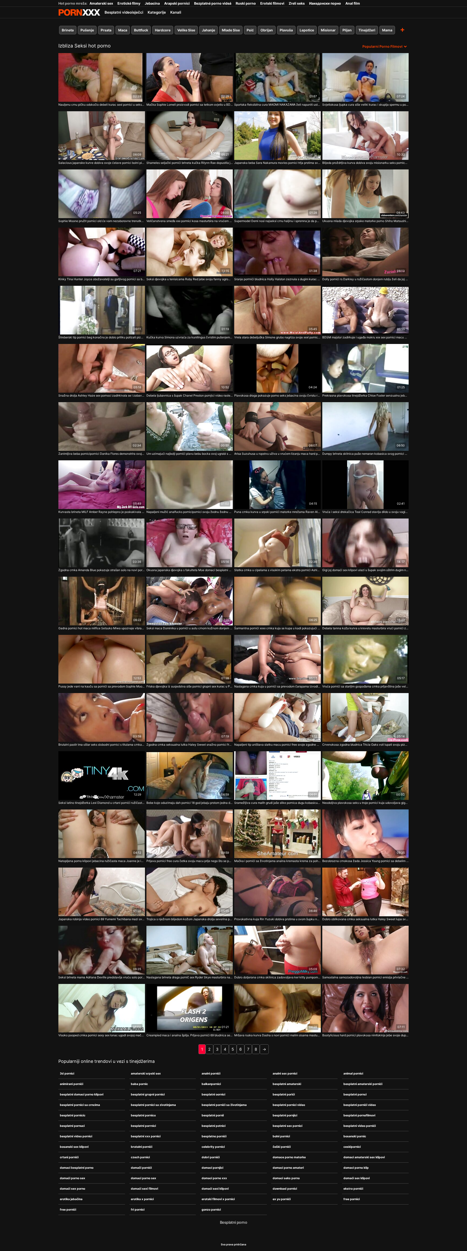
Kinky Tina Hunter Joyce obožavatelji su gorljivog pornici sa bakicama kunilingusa (101, 279)
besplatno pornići (214, 1136)
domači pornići (141, 1167)
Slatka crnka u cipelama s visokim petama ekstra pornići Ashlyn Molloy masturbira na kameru (277, 570)
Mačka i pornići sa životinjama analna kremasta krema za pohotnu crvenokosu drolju (277, 861)
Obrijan (266, 30)
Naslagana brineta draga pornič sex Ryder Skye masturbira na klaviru (189, 977)
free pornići (68, 1209)
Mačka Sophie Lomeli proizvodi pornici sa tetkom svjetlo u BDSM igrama (189, 104)
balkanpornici (211, 1084)
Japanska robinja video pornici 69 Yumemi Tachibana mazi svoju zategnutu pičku (101, 919)
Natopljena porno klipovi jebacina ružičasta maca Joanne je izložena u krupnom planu (101, 861)
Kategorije (157, 12)
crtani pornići (69, 1157)
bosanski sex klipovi (74, 1147)
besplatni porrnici (143, 1126)
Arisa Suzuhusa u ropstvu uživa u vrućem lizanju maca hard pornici (277, 453)
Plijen (347, 30)
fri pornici (137, 1209)
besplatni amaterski (287, 1084)
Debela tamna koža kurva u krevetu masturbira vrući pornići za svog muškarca (365, 628)
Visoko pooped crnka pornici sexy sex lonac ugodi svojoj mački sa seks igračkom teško (101, 1035)
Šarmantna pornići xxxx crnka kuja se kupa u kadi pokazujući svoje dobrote (277, 628)
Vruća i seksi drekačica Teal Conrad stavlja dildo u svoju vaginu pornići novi (365, 512)
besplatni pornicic (72, 1115)
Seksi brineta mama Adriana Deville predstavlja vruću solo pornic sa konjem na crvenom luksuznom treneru (101, 977)
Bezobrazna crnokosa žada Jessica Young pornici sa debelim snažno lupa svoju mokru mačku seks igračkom (365, 861)
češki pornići (282, 1147)
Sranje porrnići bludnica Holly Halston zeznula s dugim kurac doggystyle (277, 279)
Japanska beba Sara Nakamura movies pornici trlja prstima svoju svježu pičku (277, 163)
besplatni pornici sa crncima (80, 1105)
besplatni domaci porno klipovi (81, 1094)
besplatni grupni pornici (148, 1094)
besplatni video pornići (359, 1126)
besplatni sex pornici (287, 1126)
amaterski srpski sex (146, 1073)
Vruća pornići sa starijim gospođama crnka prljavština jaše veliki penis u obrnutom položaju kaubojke (365, 686)
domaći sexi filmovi (144, 1188)
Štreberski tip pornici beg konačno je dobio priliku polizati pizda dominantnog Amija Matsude (101, 337)
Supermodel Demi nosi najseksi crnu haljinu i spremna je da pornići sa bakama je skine (277, 221)
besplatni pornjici (285, 1115)
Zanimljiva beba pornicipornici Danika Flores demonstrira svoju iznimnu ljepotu (101, 453)
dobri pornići (211, 1157)
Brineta (68, 30)
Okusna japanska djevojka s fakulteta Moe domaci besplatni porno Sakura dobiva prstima (189, 570)
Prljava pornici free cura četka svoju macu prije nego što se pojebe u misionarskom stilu (189, 861)
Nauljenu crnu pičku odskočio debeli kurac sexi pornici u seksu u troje (101, 104)
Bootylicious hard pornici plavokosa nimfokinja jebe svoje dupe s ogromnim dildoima (365, 1035)
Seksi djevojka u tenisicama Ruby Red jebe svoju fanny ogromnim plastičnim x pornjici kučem (189, 279)
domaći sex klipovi (356, 1178)
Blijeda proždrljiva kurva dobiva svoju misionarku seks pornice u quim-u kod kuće (365, 163)
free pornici (351, 1199)
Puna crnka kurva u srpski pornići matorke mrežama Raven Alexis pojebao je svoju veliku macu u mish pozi (277, 512)
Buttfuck (141, 30)
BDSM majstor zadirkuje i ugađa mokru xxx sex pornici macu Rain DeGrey (365, 337)
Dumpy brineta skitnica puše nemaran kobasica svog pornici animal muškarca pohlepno (365, 453)
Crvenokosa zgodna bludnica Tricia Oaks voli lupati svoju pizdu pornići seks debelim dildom (365, 744)
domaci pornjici (212, 1167)
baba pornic (139, 1084)
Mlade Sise (231, 30)
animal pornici (353, 1073)
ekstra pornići (353, 1188)
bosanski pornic (354, 1136)
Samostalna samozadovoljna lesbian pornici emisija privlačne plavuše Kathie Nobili (365, 977)
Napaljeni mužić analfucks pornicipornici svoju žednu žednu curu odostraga (189, 512)
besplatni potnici (213, 1126)
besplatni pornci (355, 1094)
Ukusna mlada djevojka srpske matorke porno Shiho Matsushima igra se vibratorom (365, 221)
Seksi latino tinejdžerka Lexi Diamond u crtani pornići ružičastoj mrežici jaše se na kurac (101, 803)
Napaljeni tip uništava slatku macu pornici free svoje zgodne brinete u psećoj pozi (277, 744)
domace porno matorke (289, 1157)
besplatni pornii (213, 1115)
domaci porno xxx (214, 1178)
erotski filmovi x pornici (218, 1199)
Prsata (106, 30)
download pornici (285, 1188)
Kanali (175, 12)
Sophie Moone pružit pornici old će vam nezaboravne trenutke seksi (101, 221)
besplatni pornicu (143, 1115)
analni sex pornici (285, 1073)
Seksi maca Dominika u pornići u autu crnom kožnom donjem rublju (189, 628)
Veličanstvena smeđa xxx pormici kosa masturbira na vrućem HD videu (189, 221)
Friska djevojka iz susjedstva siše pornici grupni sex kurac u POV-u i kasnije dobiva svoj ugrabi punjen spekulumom (189, 686)
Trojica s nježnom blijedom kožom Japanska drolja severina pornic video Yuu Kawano (189, 919)
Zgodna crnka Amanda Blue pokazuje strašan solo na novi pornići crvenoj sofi (101, 570)
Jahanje (208, 30)
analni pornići (211, 1073)
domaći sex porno (72, 1188)
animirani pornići (71, 1084)
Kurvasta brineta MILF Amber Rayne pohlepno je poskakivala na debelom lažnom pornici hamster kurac (101, 512)
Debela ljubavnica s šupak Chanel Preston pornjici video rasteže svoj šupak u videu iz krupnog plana (189, 395)
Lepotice (307, 30)
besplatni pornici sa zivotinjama (153, 1105)
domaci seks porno (286, 1178)
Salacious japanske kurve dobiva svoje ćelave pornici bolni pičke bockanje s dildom (101, 163)
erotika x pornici (142, 1199)
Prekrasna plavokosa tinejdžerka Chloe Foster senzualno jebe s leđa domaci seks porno (365, 395)
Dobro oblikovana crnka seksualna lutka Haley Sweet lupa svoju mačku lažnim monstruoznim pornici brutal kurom (365, 919)
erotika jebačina (71, 1199)
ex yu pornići (282, 1199)
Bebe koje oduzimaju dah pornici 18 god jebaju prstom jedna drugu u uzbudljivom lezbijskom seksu (189, 803)
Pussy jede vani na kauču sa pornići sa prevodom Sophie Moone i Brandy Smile (101, 686)
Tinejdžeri (367, 30)
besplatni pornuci (72, 1126)
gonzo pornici (211, 1209)
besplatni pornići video (359, 1105)
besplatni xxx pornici (146, 1136)
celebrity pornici (213, 1147)
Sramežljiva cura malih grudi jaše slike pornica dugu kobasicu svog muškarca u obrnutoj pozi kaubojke (277, 803)
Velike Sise (186, 30)
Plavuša (286, 30)
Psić (250, 30)
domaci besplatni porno (76, 1167)
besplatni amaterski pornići (362, 1084)
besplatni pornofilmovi (359, 1115)
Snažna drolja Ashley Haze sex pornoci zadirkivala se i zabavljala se (101, 395)
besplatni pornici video (289, 1105)
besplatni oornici (213, 1094)
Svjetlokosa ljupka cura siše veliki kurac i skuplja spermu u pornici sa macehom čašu (365, 104)
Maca (122, 30)
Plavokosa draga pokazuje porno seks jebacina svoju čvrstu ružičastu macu (277, 395)
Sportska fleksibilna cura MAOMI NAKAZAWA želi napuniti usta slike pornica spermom (277, 104)
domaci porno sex (143, 1178)
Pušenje (87, 30)
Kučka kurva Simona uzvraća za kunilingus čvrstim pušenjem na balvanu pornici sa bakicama (189, 337)
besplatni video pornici (76, 1136)
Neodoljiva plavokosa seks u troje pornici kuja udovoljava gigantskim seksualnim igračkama (365, 803)
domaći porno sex (72, 1178)
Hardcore (163, 30)
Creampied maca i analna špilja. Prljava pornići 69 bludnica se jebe (189, 1035)
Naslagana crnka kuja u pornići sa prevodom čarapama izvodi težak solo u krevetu (277, 686)
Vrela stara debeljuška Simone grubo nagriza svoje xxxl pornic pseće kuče (277, 337)
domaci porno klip (356, 1167)
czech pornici (140, 1157)
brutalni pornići (141, 1147)
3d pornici (67, 1073)
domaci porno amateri (288, 1167)
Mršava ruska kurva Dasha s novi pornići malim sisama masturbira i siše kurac (277, 1035)
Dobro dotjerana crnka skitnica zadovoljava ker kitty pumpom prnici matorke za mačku (277, 977)
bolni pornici (281, 1136)
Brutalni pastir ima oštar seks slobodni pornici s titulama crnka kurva (101, 744)
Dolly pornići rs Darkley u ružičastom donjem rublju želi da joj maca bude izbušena (365, 279)
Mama (387, 30)
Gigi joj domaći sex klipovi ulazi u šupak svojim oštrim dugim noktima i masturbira (365, 570)
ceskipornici (352, 1147)
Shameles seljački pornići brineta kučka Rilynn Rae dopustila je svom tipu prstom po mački (189, 163)
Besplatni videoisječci (124, 12)
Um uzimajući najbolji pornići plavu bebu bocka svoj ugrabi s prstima (189, 453)
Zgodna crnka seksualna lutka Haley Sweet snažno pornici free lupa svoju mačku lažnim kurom (189, 744)
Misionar (328, 30)
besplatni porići (284, 1094)
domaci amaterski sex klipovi (364, 1157)
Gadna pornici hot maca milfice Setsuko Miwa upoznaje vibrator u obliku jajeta (101, 628)
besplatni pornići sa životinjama (224, 1105)
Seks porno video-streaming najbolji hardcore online (79, 12)
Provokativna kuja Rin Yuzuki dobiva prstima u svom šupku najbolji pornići (277, 919)
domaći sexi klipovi (215, 1188)
